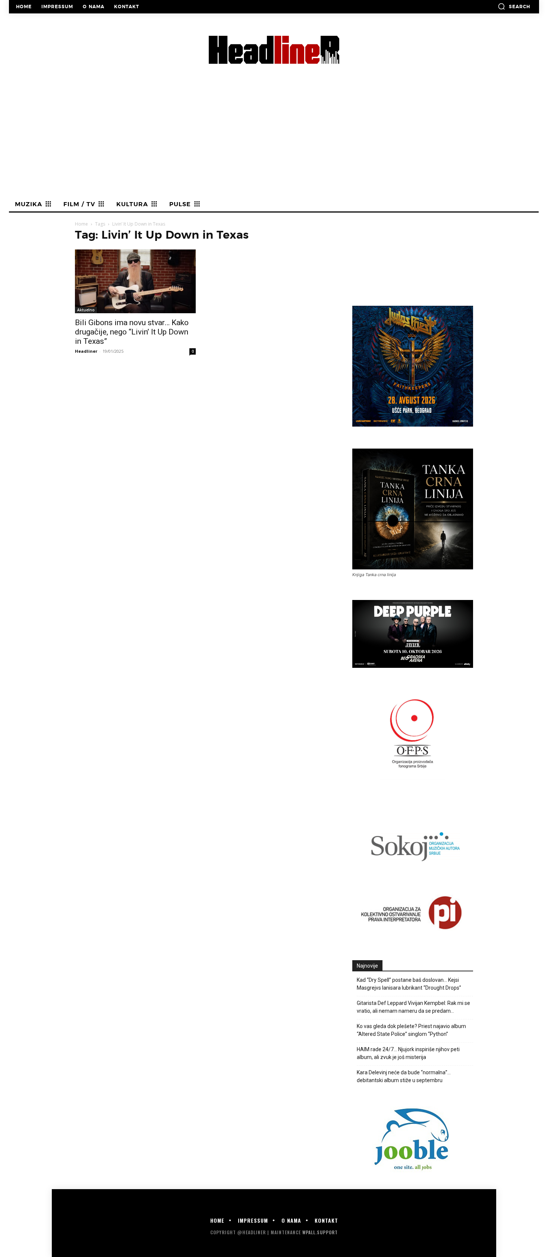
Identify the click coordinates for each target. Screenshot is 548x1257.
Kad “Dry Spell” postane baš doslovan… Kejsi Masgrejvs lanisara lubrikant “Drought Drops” (409, 984)
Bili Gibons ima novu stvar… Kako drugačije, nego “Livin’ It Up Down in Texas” (132, 332)
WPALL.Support (320, 1232)
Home (81, 224)
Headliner (86, 351)
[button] (514, 6)
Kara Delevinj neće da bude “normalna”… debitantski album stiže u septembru (404, 1076)
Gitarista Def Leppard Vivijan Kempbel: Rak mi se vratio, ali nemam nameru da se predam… (413, 1007)
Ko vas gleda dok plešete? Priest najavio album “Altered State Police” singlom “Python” (411, 1030)
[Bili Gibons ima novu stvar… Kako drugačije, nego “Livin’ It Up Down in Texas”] (135, 281)
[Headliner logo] (274, 50)
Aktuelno (86, 309)
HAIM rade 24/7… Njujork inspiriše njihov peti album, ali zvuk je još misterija (408, 1053)
